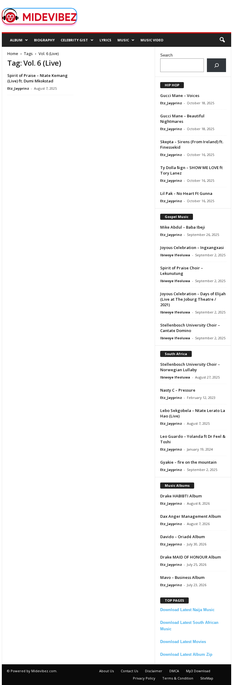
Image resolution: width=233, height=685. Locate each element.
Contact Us (129, 671)
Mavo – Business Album (182, 577)
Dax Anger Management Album (190, 516)
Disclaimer (153, 671)
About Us (106, 671)
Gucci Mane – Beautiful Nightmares (182, 118)
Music (123, 40)
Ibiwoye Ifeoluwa (175, 255)
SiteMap (206, 678)
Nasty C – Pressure (177, 390)
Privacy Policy (144, 678)
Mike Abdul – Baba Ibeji (182, 227)
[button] (222, 40)
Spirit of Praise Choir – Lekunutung (181, 270)
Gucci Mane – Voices (179, 95)
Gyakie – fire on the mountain (188, 462)
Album (16, 40)
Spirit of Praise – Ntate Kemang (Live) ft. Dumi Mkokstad (37, 78)
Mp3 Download (198, 671)
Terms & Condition (177, 678)
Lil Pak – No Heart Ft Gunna (186, 193)
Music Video (151, 40)
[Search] (216, 65)
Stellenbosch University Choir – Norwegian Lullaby (190, 367)
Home (12, 53)
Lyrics (105, 40)
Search (166, 55)
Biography (44, 40)
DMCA (174, 671)
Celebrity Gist (74, 40)
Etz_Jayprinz (18, 88)
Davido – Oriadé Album (182, 536)
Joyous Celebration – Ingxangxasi (192, 247)
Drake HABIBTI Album (181, 496)
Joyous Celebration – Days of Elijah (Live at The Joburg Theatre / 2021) (193, 299)
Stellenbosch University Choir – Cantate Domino (190, 327)
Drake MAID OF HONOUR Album (190, 557)
